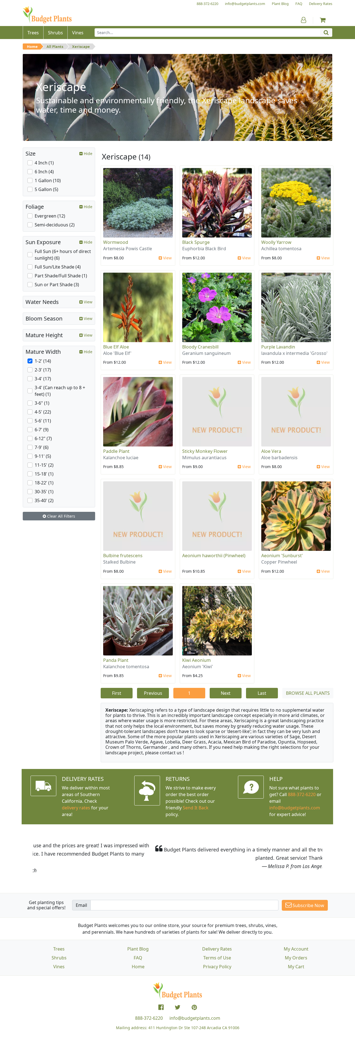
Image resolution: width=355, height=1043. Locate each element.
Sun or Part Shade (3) (57, 285)
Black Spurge (196, 242)
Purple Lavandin (278, 347)
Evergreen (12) (50, 216)
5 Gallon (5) (46, 189)
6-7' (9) (42, 430)
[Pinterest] (194, 1007)
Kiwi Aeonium (196, 660)
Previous (153, 693)
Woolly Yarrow (276, 242)
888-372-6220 (302, 794)
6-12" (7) (43, 438)
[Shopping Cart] (323, 20)
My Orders (296, 958)
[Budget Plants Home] (47, 15)
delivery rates (76, 808)
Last (262, 693)
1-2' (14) (43, 361)
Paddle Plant (116, 451)
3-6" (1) (42, 403)
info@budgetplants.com (194, 1018)
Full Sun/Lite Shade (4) (58, 267)
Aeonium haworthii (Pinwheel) (213, 556)
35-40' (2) (44, 500)
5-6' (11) (43, 421)
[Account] (303, 20)
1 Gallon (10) (48, 180)
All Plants (55, 46)
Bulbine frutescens (123, 556)
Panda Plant (115, 660)
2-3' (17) (43, 370)
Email (81, 905)
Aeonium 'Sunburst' (282, 556)
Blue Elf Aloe (116, 347)
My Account (296, 949)
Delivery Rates (217, 949)
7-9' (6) (42, 447)
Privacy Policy (217, 967)
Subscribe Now (307, 905)
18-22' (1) (44, 483)
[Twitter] (178, 1007)
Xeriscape (81, 46)
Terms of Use (217, 958)
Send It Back (196, 808)
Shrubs (59, 958)
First (116, 693)
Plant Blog (138, 949)
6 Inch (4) (44, 172)
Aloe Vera (271, 451)
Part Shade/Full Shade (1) (61, 276)
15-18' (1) (44, 474)
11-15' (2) (44, 465)
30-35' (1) (44, 492)
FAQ (138, 958)
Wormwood (115, 242)
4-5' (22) (43, 412)
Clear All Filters (60, 516)
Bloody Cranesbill (200, 347)
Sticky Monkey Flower (205, 451)
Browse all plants (308, 693)
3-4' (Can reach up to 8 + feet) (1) (60, 390)
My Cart (296, 967)
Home (32, 46)
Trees (59, 949)
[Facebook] (161, 1007)
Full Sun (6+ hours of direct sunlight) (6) (63, 254)
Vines (59, 967)
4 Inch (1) (44, 163)
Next (225, 693)
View (167, 257)
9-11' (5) (43, 456)
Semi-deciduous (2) (55, 225)
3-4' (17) (43, 379)
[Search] (326, 32)
